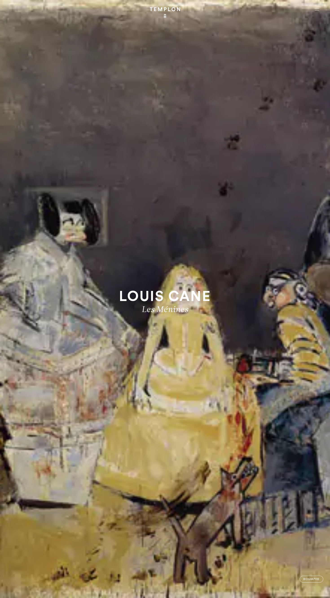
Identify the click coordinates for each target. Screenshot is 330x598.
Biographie (311, 579)
